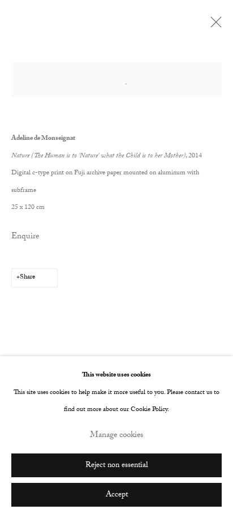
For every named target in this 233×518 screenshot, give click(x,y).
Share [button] (27, 278)
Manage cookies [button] (116, 436)
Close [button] (213, 25)
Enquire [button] (25, 237)
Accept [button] (117, 495)
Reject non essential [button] (116, 465)
